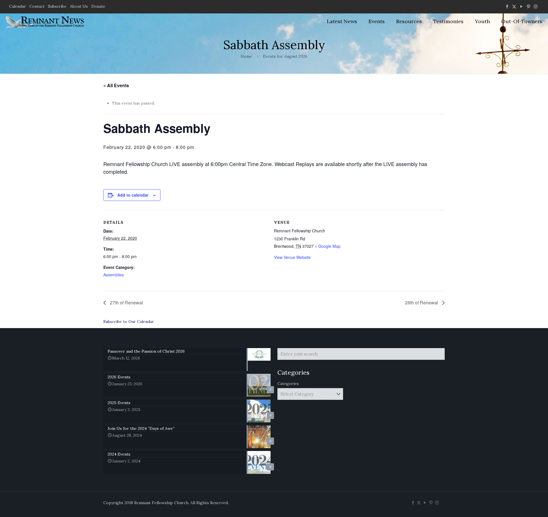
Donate (98, 6)
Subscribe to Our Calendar (128, 321)
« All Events (116, 85)
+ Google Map (328, 246)
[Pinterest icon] (528, 6)
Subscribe (57, 6)
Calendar (17, 6)
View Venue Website (292, 257)
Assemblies (113, 275)
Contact (37, 6)
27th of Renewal (126, 302)
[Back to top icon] (521, 505)
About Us (79, 6)
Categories (288, 383)
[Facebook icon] (507, 6)
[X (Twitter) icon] (514, 6)
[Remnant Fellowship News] (46, 21)
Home (246, 56)
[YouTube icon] (521, 6)
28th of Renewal (422, 302)
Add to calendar (132, 195)
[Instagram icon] (535, 6)
